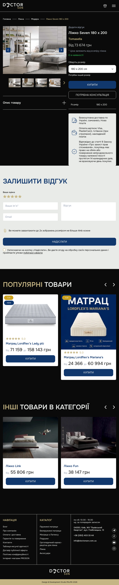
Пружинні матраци (49, 526)
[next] (61, 50)
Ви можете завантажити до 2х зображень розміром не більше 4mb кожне (49, 230)
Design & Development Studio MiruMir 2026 (59, 582)
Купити (92, 84)
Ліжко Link (13, 466)
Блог (5, 526)
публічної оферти (33, 252)
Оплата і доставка (12, 534)
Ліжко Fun (71, 466)
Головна (7, 19)
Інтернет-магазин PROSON (16, 558)
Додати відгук (76, 27)
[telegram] (114, 530)
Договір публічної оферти (15, 550)
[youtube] (114, 542)
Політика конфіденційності (15, 554)
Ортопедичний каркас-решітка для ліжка (51, 544)
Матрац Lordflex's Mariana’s (83, 357)
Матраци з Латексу (49, 534)
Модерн (35, 19)
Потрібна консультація (92, 95)
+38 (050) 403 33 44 (84, 535)
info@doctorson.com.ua (85, 541)
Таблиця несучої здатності (15, 546)
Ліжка (21, 19)
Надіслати (59, 241)
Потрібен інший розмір (79, 75)
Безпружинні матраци (50, 530)
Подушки (44, 538)
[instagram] (114, 549)
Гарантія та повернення (14, 538)
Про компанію (9, 530)
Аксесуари (45, 553)
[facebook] (114, 536)
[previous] (8, 50)
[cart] (105, 6)
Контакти (7, 542)
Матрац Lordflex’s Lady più (25, 343)
